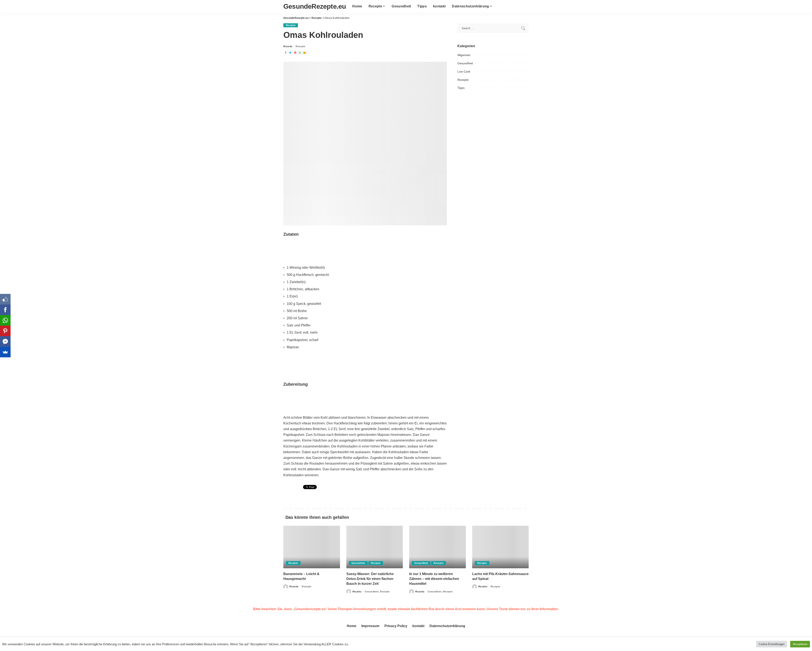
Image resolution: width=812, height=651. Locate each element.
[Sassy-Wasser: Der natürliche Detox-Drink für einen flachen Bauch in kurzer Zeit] (374, 547)
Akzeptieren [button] (800, 644)
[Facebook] (5, 309)
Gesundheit (465, 63)
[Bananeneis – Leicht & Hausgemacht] (311, 547)
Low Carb (463, 71)
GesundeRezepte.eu (314, 6)
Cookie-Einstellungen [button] (772, 644)
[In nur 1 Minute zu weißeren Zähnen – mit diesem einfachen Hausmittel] (437, 547)
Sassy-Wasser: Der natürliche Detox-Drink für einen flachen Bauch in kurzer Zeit (370, 578)
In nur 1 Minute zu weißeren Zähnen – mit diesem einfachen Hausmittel (434, 578)
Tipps (461, 87)
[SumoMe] (5, 352)
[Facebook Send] (5, 341)
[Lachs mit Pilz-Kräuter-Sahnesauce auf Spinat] (500, 547)
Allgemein (463, 55)
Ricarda (287, 46)
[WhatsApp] (5, 320)
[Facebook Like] (5, 299)
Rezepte (290, 25)
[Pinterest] (5, 331)
